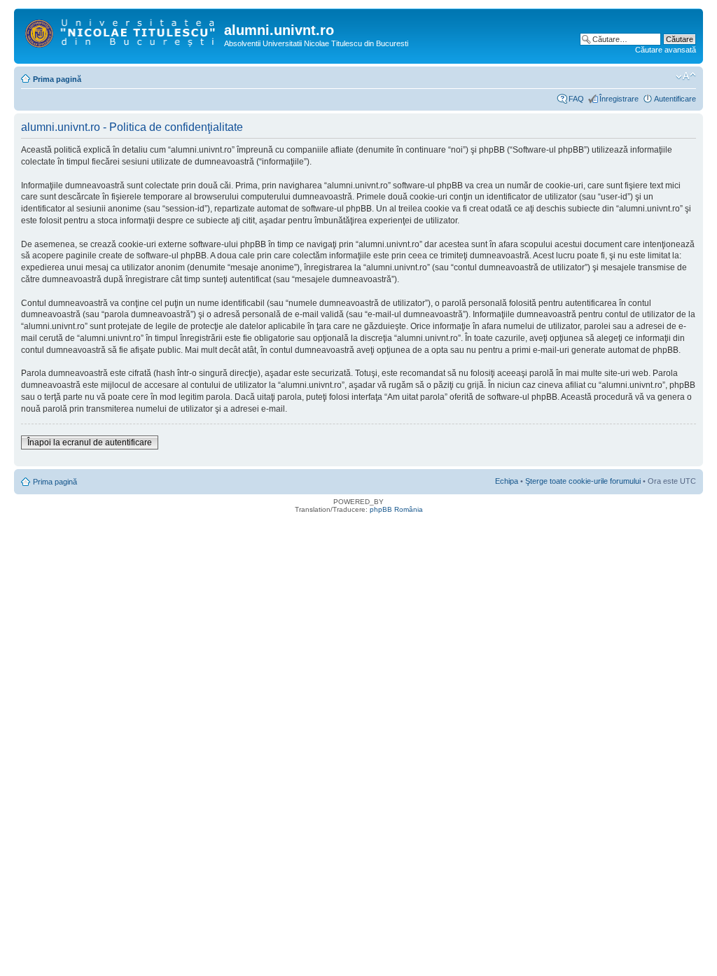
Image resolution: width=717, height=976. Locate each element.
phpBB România (396, 509)
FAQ (576, 99)
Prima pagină (57, 79)
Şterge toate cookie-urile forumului (583, 481)
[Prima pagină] (121, 31)
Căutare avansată (665, 50)
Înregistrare (619, 99)
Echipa (506, 481)
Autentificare (675, 99)
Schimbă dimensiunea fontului (686, 76)
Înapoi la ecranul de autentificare (89, 442)
